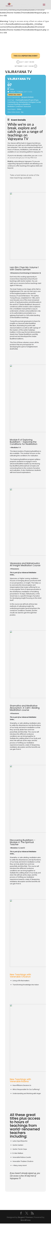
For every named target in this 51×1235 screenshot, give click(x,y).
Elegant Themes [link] (25, 1217)
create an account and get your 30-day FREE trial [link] (25, 156)
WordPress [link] (25, 1220)
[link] (9, 5)
